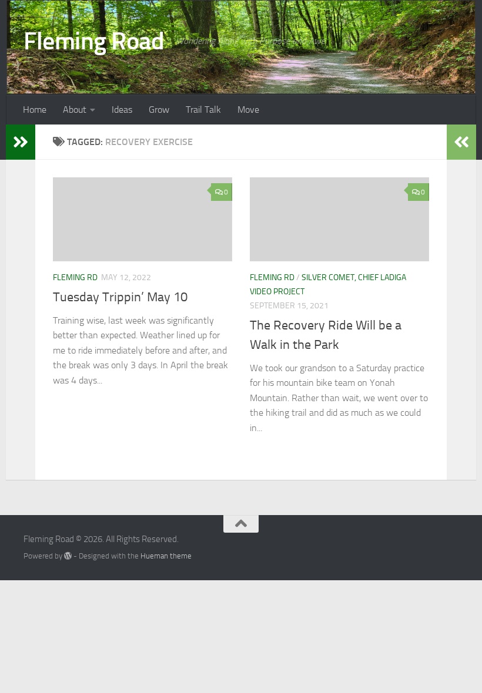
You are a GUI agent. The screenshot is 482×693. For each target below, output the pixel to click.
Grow (159, 109)
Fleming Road (94, 41)
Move (248, 109)
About (74, 109)
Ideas (122, 109)
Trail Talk (203, 109)
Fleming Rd (75, 277)
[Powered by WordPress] (68, 556)
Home (34, 109)
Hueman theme (166, 555)
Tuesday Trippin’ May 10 (120, 297)
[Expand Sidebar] (20, 142)
